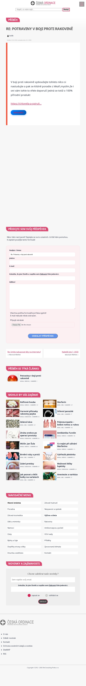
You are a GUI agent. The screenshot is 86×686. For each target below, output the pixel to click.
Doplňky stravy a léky (16, 546)
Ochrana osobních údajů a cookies (17, 646)
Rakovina (48, 521)
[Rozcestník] (81, 4)
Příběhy (47, 540)
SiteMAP (6, 650)
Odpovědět (18, 112)
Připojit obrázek (17, 320)
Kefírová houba (27, 402)
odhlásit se (53, 595)
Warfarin (61, 402)
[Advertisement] (43, 58)
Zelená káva (26, 422)
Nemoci (11, 528)
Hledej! (66, 10)
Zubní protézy (27, 463)
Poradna (11, 509)
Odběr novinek (9, 638)
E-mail (11, 266)
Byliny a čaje (13, 540)
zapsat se (35, 595)
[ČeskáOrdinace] (43, 5)
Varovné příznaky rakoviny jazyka (29, 412)
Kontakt (47, 553)
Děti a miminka (14, 521)
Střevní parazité (65, 411)
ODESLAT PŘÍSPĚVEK (43, 336)
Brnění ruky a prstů (30, 454)
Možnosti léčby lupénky (64, 465)
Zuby (10, 534)
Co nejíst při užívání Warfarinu (67, 445)
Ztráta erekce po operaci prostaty (28, 434)
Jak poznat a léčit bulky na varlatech (29, 475)
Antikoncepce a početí (53, 528)
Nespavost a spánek (52, 509)
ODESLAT (43, 601)
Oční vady (48, 534)
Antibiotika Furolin (66, 433)
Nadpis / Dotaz (15, 250)
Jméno (12, 258)
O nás (5, 634)
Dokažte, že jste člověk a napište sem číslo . (34, 274)
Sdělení (12, 282)
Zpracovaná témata (52, 546)
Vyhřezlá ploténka (66, 454)
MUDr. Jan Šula (27, 443)
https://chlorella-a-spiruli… (26, 103)
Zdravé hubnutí (50, 503)
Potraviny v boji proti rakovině (30, 377)
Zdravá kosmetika (15, 515)
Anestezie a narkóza (67, 474)
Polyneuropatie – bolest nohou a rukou (68, 423)
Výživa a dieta (50, 515)
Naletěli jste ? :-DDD (70, 352)
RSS (4, 654)
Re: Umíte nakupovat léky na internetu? (24, 352)
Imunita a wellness (15, 553)
